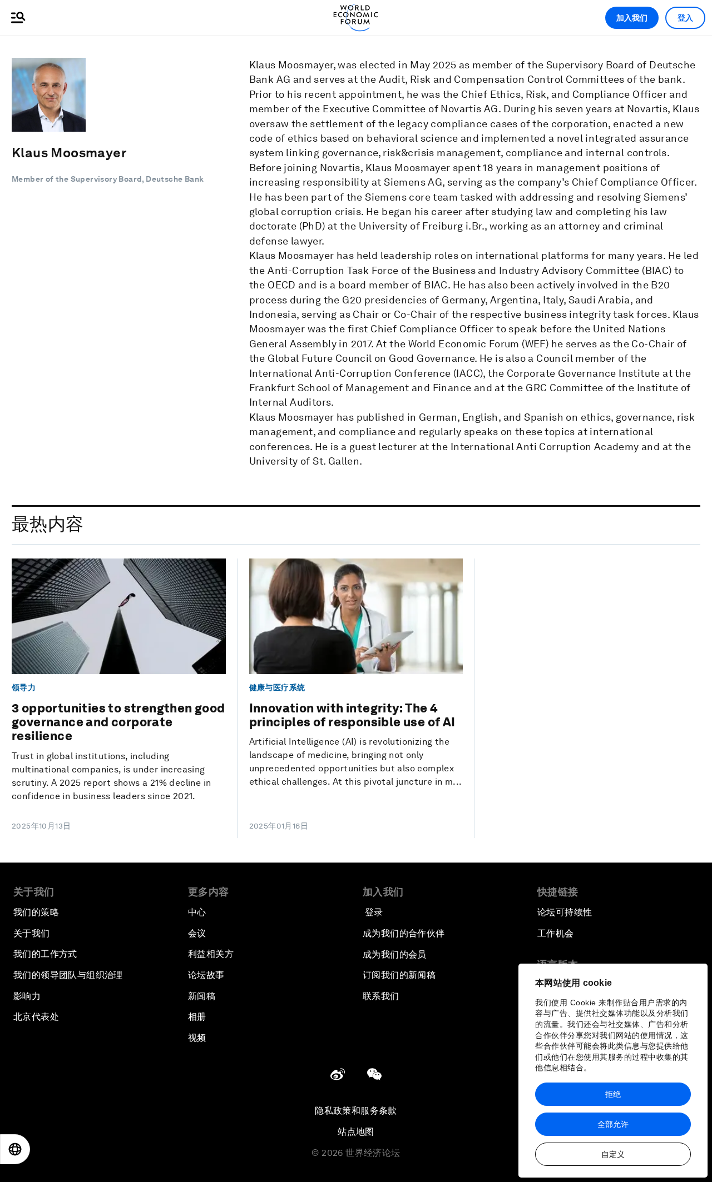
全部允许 (613, 1124)
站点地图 (356, 1131)
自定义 (613, 1154)
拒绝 (613, 1094)
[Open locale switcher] (15, 1149)
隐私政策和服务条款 (356, 1110)
